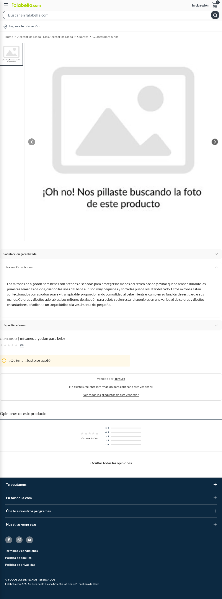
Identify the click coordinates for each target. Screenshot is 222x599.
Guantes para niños (105, 36)
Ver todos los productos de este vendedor (111, 395)
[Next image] (214, 141)
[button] (111, 16)
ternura (119, 378)
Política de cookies (18, 557)
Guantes (82, 36)
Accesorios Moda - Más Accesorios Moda (45, 36)
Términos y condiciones (21, 551)
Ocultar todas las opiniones (111, 463)
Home (9, 36)
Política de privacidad (20, 564)
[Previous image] (31, 141)
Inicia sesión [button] (200, 5)
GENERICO (8, 338)
